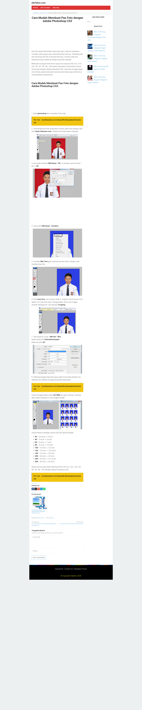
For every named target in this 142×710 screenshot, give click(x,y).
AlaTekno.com (39, 3)
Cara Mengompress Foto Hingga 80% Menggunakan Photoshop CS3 (38, 511)
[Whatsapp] (44, 489)
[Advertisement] (57, 37)
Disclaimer (59, 569)
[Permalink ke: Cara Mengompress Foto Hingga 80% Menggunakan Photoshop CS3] (40, 503)
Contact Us (68, 569)
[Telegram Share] (41, 489)
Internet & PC (41, 517)
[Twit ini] (35, 489)
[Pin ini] (38, 489)
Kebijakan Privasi (80, 569)
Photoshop (51, 517)
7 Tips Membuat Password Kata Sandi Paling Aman (71, 522)
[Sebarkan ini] (33, 489)
